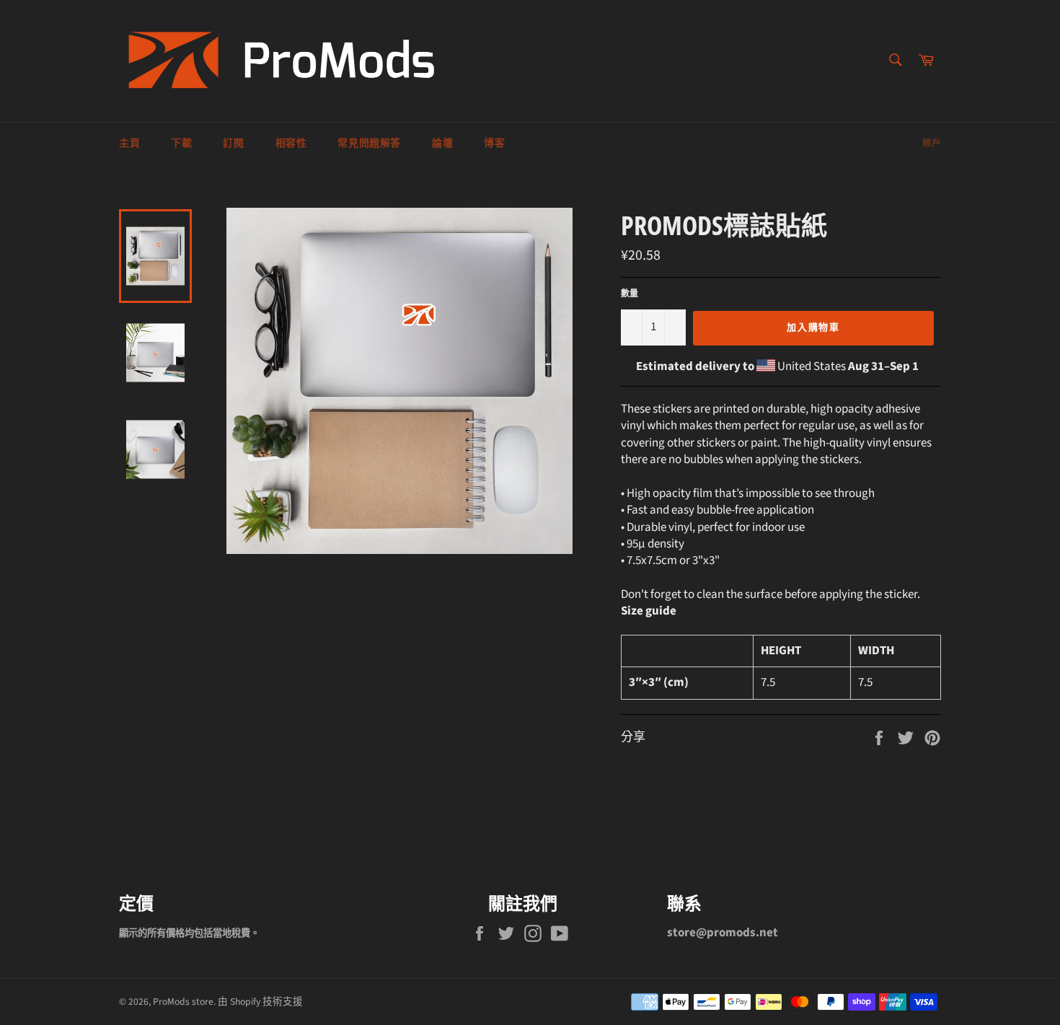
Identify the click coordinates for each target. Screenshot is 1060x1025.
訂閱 (233, 143)
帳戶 (931, 142)
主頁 (129, 143)
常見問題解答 (369, 143)
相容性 (291, 143)
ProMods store (183, 1001)
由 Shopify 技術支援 (260, 1001)
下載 (181, 143)
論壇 (442, 143)
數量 (629, 294)
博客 (494, 143)
